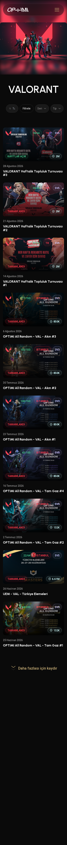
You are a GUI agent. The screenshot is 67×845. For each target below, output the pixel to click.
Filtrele (27, 108)
